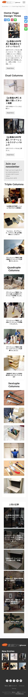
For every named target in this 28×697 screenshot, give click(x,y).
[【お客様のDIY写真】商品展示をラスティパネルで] (14, 30)
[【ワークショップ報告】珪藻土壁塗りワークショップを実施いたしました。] (14, 247)
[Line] (26, 29)
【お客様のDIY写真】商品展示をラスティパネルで (13, 44)
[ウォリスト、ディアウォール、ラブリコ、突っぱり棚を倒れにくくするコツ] (14, 220)
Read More (10, 69)
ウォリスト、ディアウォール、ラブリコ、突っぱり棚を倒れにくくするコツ (14, 232)
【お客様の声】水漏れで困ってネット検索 (14, 100)
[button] (23, 2)
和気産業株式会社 (20, 693)
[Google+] (26, 23)
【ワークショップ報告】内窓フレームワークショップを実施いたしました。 (14, 348)
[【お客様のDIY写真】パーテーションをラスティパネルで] (14, 126)
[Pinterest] (26, 25)
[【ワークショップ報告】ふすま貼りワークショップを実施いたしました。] (14, 310)
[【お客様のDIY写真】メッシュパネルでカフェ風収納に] (14, 195)
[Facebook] (26, 17)
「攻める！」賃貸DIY (16, 692)
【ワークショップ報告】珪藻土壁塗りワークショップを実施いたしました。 (14, 259)
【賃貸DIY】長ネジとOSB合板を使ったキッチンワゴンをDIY (14, 375)
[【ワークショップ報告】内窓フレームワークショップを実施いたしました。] (14, 336)
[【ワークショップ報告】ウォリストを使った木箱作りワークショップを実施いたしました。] (14, 282)
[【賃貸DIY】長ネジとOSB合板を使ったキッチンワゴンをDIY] (14, 363)
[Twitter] (26, 21)
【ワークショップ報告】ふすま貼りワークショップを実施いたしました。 (14, 322)
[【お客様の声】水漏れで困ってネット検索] (14, 87)
